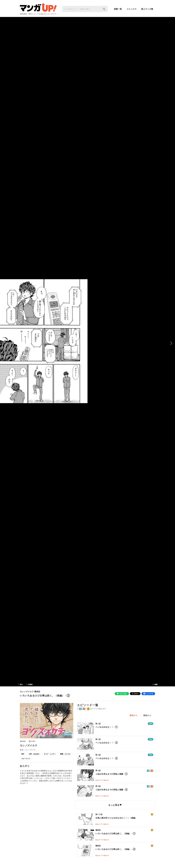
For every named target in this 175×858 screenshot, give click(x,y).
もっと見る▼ (115, 804)
